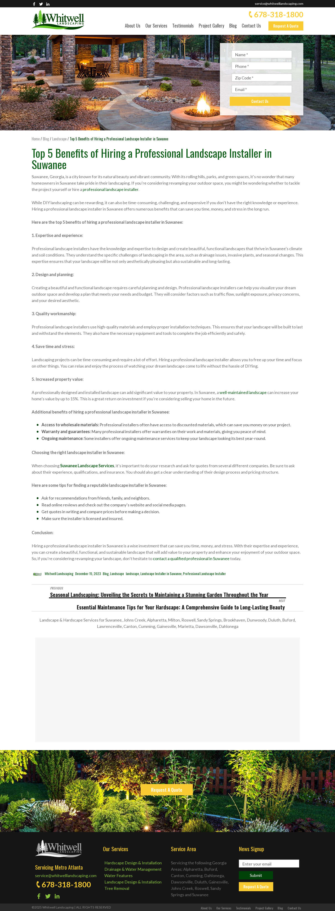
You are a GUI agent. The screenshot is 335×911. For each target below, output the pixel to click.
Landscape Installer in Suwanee (161, 573)
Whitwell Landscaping (59, 573)
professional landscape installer (110, 189)
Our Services (156, 26)
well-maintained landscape (243, 392)
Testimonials (183, 26)
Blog (233, 26)
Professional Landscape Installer (204, 573)
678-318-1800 (278, 14)
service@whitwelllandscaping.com (279, 3)
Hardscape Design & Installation (133, 862)
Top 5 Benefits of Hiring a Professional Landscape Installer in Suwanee (152, 158)
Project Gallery (211, 26)
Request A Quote (286, 26)
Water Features (118, 875)
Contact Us (251, 26)
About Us (132, 26)
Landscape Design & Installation (133, 881)
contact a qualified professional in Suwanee (191, 558)
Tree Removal (116, 888)
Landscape (117, 573)
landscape (132, 573)
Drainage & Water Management (133, 869)
